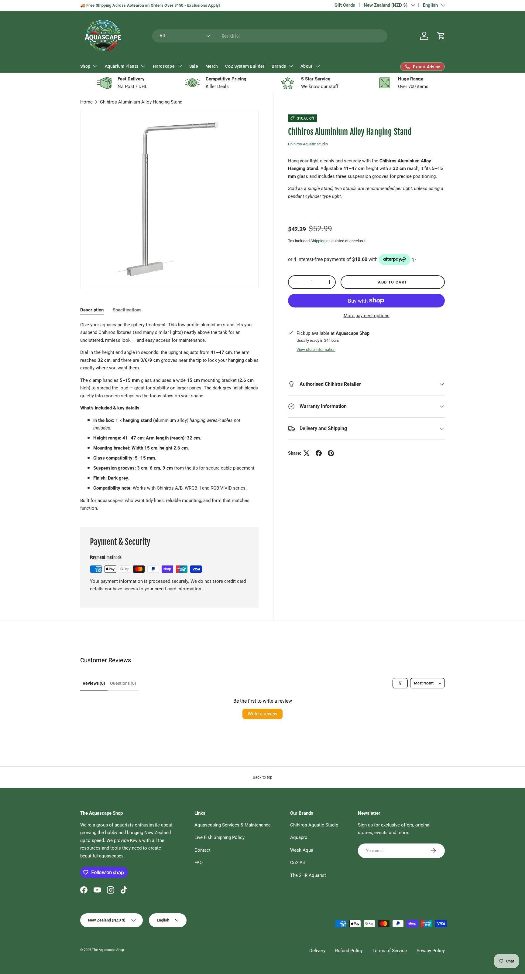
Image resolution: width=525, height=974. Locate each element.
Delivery (317, 950)
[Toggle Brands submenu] (290, 66)
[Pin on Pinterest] (331, 453)
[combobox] (270, 35)
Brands (279, 66)
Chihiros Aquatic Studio (308, 144)
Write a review (262, 714)
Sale (193, 66)
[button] (441, 35)
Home (86, 102)
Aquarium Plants (121, 66)
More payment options (366, 315)
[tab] (92, 310)
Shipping (318, 241)
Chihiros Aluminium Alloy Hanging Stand (141, 102)
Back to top (262, 777)
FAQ (198, 862)
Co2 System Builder (244, 66)
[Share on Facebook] (319, 453)
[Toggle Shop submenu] (95, 66)
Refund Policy (349, 950)
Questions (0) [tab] (123, 683)
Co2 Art (298, 862)
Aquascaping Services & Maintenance (232, 825)
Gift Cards (345, 5)
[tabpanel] (169, 416)
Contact (202, 850)
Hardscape (164, 66)
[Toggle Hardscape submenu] (179, 66)
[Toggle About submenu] (317, 66)
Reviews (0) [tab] (94, 683)
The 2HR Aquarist (308, 875)
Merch (211, 66)
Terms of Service (389, 950)
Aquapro (298, 837)
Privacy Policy (431, 950)
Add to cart (392, 282)
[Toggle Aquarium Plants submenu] (143, 66)
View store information (316, 349)
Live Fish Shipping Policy (219, 837)
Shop (85, 66)
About (306, 66)
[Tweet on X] (306, 453)
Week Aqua (301, 850)
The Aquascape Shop (108, 950)
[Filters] (400, 683)
